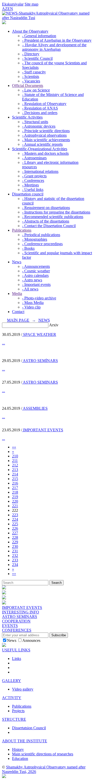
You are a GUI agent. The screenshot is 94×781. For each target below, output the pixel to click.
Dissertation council (27, 194)
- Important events (36, 284)
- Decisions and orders (39, 113)
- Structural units (35, 122)
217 (15, 488)
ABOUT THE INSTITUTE (24, 741)
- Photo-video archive (39, 298)
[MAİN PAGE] (4, 23)
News (16, 262)
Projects (18, 711)
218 (15, 492)
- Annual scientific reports (42, 144)
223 (15, 515)
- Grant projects (34, 176)
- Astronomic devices (38, 126)
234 (15, 564)
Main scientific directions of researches (42, 754)
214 (15, 474)
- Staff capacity (34, 72)
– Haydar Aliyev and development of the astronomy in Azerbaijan (54, 47)
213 (15, 469)
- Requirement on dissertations (46, 207)
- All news (30, 289)
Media (17, 293)
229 (15, 542)
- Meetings (30, 185)
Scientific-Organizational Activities (39, 149)
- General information (39, 36)
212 (15, 465)
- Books (28, 248)
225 (15, 524)
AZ (5, 9)
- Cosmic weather (36, 271)
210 (15, 456)
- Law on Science (36, 90)
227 (15, 533)
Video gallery (22, 689)
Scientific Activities (27, 117)
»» (14, 573)
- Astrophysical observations (44, 135)
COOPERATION (16, 621)
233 (15, 560)
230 (15, 546)
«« (14, 447)
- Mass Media (33, 302)
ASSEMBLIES (35, 408)
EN (10, 9)
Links (16, 658)
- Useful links (32, 189)
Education (20, 758)
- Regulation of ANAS (40, 108)
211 (15, 460)
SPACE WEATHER (39, 334)
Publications (21, 230)
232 (15, 555)
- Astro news (32, 280)
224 (15, 519)
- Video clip (31, 307)
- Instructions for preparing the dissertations (56, 212)
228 (15, 537)
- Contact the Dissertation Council (49, 226)
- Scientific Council (37, 58)
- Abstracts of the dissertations (45, 221)
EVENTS (10, 625)
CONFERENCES (16, 630)
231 (15, 551)
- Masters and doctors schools (45, 153)
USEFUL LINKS (16, 650)
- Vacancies (31, 81)
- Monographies (34, 239)
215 (15, 479)
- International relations (40, 171)
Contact (18, 311)
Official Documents (27, 85)
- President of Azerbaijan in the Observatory (56, 40)
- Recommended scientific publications (52, 217)
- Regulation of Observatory (44, 103)
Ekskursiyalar (13, 4)
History (18, 749)
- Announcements (36, 266)
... (3, 343)
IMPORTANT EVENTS (42, 430)
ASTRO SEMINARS (40, 382)
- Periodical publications (41, 235)
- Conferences (33, 180)
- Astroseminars (34, 158)
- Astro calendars (35, 275)
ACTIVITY (11, 698)
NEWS (44, 320)
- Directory (30, 54)
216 (15, 483)
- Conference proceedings (42, 244)
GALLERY (11, 681)
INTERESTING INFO (20, 612)
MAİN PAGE (18, 320)
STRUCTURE (14, 719)
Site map (31, 4)
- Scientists (30, 76)
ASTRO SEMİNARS (40, 360)
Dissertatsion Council (29, 728)
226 (15, 528)
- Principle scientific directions (46, 131)
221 (15, 506)
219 (15, 497)
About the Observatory (30, 31)
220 (15, 501)
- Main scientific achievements (46, 140)
